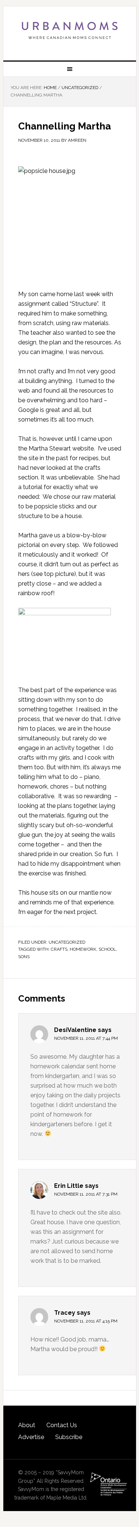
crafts (59, 949)
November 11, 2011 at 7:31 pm (86, 1194)
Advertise (31, 1437)
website (83, 448)
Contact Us (61, 1425)
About (26, 1425)
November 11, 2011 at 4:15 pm (86, 1321)
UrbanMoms (69, 30)
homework (83, 949)
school (107, 949)
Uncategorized (67, 942)
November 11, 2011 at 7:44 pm (86, 1038)
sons (24, 956)
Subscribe (68, 1437)
